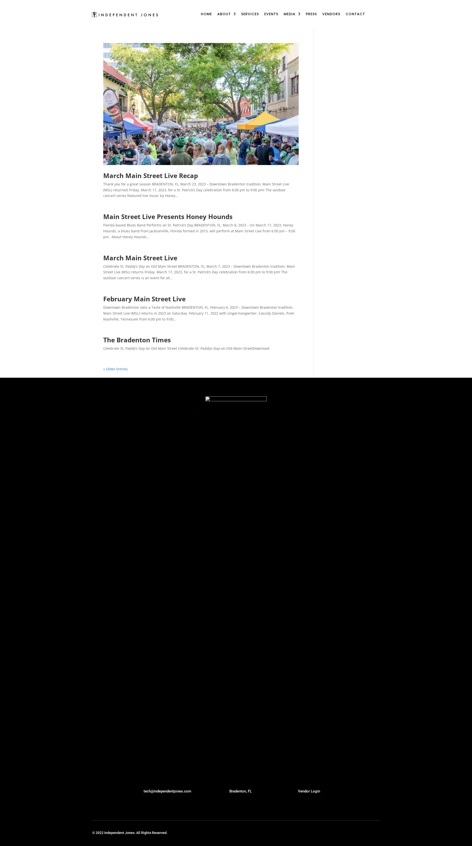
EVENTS (271, 14)
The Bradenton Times (137, 339)
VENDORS (331, 14)
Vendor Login (309, 791)
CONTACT (355, 14)
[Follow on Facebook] (376, 833)
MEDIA (289, 14)
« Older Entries (115, 369)
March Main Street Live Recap (150, 175)
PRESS (311, 14)
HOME (206, 14)
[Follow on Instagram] (368, 833)
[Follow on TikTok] (335, 833)
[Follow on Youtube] (343, 833)
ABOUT (224, 14)
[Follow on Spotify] (360, 833)
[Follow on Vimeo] (351, 833)
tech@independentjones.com (167, 791)
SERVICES (250, 14)
